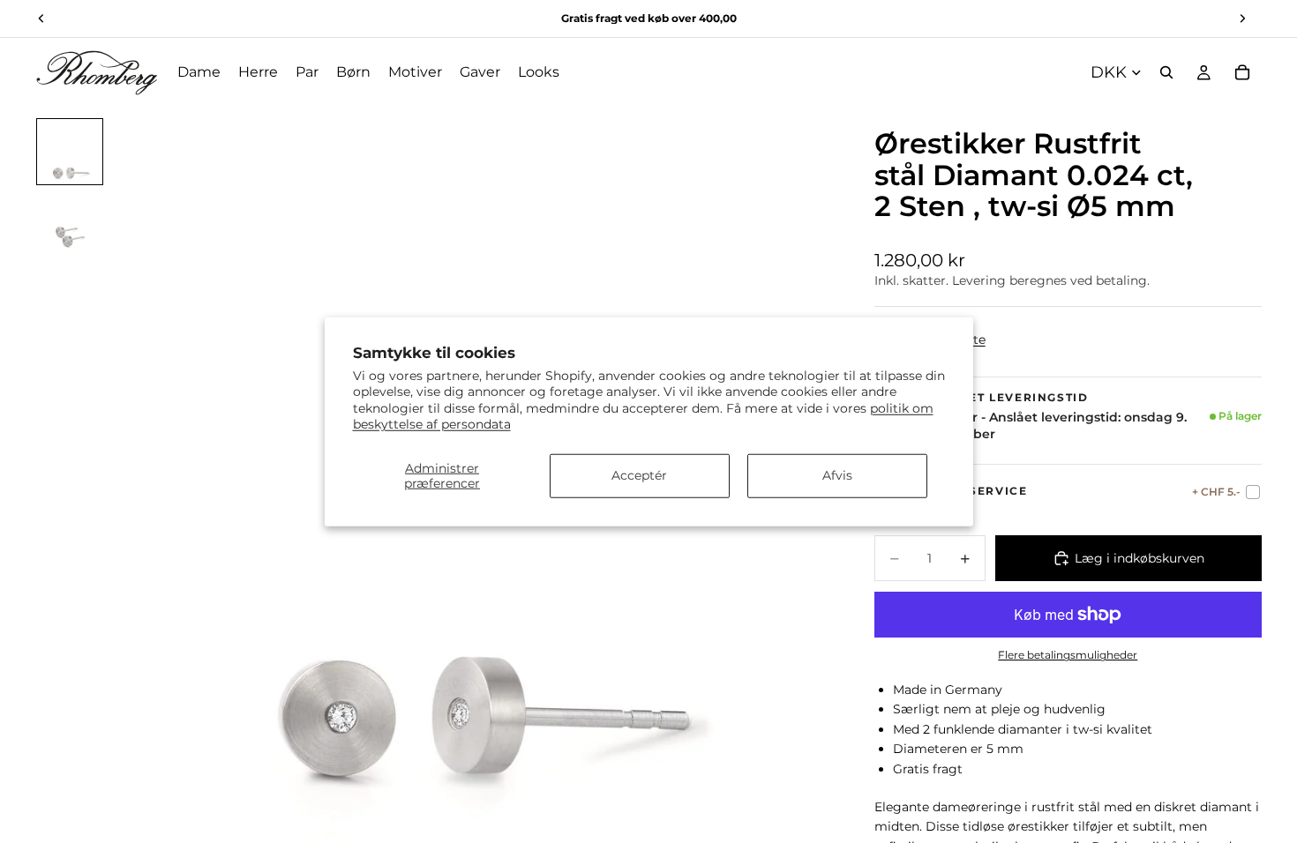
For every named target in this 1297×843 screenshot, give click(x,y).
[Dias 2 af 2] (69, 222)
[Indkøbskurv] (1242, 72)
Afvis (837, 475)
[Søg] (1166, 72)
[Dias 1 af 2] (69, 151)
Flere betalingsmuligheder (1067, 655)
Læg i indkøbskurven (1139, 558)
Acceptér (639, 475)
